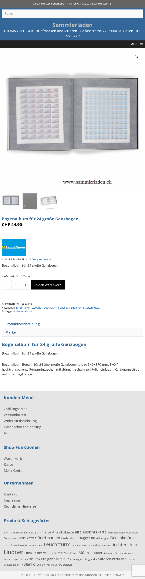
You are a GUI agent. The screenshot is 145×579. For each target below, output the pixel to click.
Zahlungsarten (16, 408)
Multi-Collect (71, 553)
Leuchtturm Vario (100, 545)
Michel (58, 553)
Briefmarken (49, 537)
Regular (79, 559)
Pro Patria (69, 559)
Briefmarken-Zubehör (29, 307)
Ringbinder (90, 559)
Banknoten (112, 532)
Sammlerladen (72, 25)
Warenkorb (13, 458)
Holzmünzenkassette (16, 545)
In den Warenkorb (48, 285)
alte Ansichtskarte (90, 532)
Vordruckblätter (63, 564)
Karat (40, 545)
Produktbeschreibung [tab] (22, 324)
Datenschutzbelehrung (22, 427)
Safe (101, 559)
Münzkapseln (126, 553)
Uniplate (41, 564)
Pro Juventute (51, 559)
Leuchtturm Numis (81, 545)
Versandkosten (42, 259)
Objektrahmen (20, 559)
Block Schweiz (27, 538)
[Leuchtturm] (14, 248)
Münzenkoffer (111, 553)
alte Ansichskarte (59, 532)
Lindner (13, 552)
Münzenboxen (91, 552)
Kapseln (32, 545)
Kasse (8, 464)
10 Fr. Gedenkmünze (21, 532)
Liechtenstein (124, 544)
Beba (7, 538)
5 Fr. (6, 532)
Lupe (50, 553)
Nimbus (8, 559)
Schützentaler (11, 564)
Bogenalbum (24, 311)
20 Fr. (39, 532)
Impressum (13, 500)
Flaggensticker (89, 538)
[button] (136, 56)
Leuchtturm (57, 544)
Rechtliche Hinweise (20, 506)
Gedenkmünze (123, 537)
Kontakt (10, 494)
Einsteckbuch (69, 538)
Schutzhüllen (115, 559)
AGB (7, 433)
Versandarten (15, 415)
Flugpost (105, 538)
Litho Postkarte (35, 553)
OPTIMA (34, 559)
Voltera (50, 564)
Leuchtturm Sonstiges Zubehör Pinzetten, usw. (72, 307)
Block (13, 538)
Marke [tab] (10, 332)
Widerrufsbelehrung (20, 421)
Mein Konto (13, 470)
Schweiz (130, 559)
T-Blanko (27, 564)
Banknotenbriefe (128, 532)
